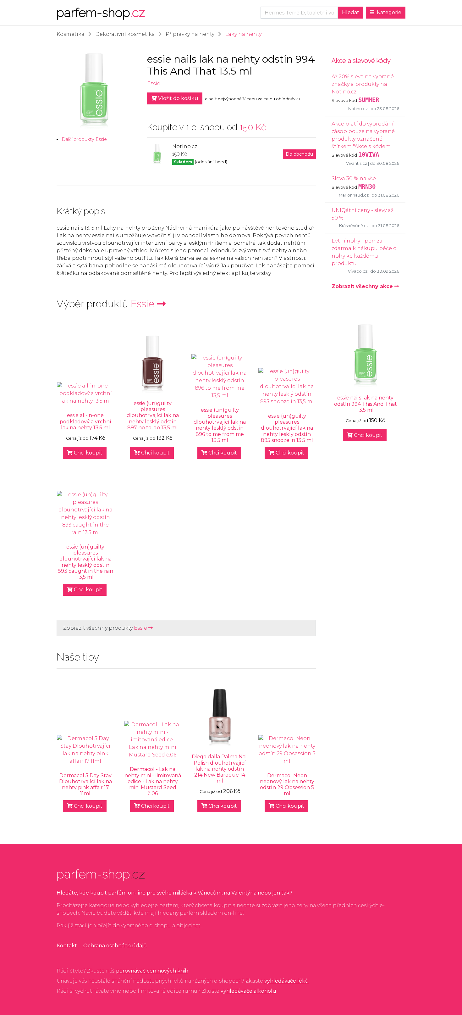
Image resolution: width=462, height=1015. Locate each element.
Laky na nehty (243, 34)
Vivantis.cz (356, 163)
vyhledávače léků (286, 981)
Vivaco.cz (357, 271)
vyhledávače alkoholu (248, 991)
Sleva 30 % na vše (354, 178)
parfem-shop (101, 12)
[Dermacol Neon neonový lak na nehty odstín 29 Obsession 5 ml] (287, 750)
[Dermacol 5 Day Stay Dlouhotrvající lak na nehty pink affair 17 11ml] (85, 750)
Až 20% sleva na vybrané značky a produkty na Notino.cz (363, 84)
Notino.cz (358, 108)
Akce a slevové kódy (361, 60)
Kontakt (67, 946)
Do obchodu (299, 154)
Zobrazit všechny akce (363, 286)
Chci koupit (87, 453)
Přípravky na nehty (190, 34)
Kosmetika (71, 34)
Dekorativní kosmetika (125, 34)
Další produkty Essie (84, 139)
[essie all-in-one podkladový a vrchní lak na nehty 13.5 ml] (85, 393)
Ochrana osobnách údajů (115, 946)
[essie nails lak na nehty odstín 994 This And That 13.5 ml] (365, 355)
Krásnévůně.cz (354, 225)
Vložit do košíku (177, 98)
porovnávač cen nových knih (152, 971)
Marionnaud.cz (354, 195)
